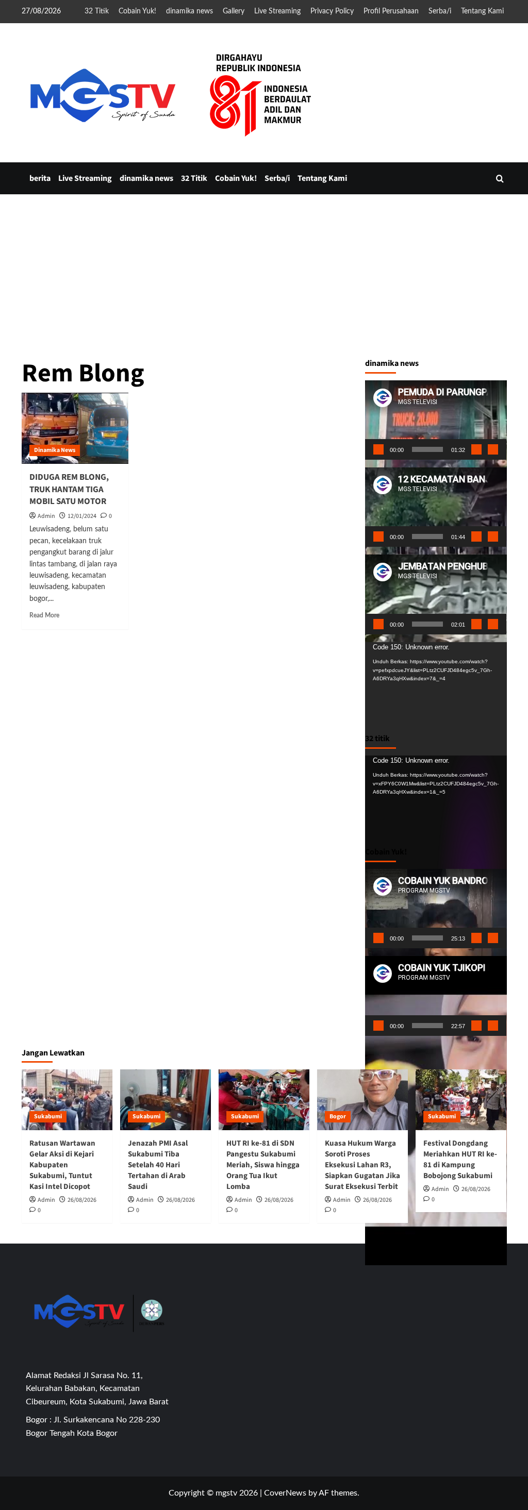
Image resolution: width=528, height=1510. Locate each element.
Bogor (337, 1116)
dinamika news (189, 11)
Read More (44, 615)
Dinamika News (54, 450)
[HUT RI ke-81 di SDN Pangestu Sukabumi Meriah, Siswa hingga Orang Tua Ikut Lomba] (264, 1099)
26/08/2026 (82, 1200)
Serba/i (439, 11)
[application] (436, 420)
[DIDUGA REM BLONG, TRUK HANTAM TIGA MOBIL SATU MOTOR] (75, 428)
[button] (499, 178)
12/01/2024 (82, 516)
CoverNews (285, 1493)
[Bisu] (476, 449)
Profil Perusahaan (391, 11)
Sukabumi (48, 1116)
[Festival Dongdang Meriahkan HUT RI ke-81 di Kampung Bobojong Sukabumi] (461, 1099)
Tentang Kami (482, 11)
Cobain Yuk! (137, 11)
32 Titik (97, 11)
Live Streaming (277, 11)
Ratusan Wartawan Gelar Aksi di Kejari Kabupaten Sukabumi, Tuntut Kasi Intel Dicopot (62, 1165)
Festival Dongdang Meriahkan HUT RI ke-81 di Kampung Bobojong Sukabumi (460, 1159)
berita (40, 178)
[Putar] (378, 449)
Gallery (233, 11)
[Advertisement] (264, 354)
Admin (46, 516)
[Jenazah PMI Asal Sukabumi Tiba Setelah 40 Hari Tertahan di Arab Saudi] (165, 1099)
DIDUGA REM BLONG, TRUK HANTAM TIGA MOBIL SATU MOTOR (69, 489)
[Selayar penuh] (493, 449)
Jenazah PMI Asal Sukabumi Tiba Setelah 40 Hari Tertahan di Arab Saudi (158, 1165)
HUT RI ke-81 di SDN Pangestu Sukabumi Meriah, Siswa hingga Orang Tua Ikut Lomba (263, 1165)
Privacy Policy (332, 11)
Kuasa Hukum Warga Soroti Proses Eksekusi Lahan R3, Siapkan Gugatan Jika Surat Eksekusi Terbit (362, 1165)
